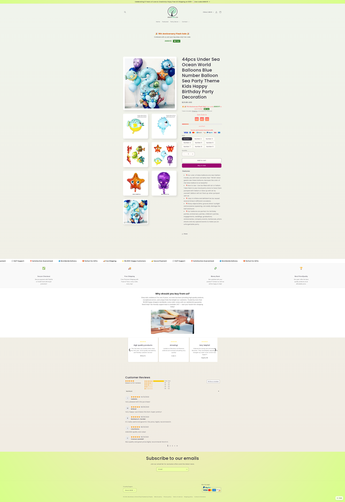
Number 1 (187, 139)
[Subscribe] (187, 469)
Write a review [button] (213, 381)
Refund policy (158, 497)
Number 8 (198, 146)
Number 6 (209, 143)
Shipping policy (188, 497)
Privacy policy (167, 497)
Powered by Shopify (147, 497)
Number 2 (198, 139)
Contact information (200, 497)
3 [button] (172, 446)
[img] (135, 397)
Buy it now (202, 165)
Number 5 (198, 143)
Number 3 (209, 139)
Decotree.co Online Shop (135, 497)
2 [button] (170, 446)
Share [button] (186, 234)
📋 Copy (176, 41)
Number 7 (187, 146)
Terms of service (177, 497)
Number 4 (187, 143)
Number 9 (209, 146)
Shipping (194, 111)
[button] (125, 12)
